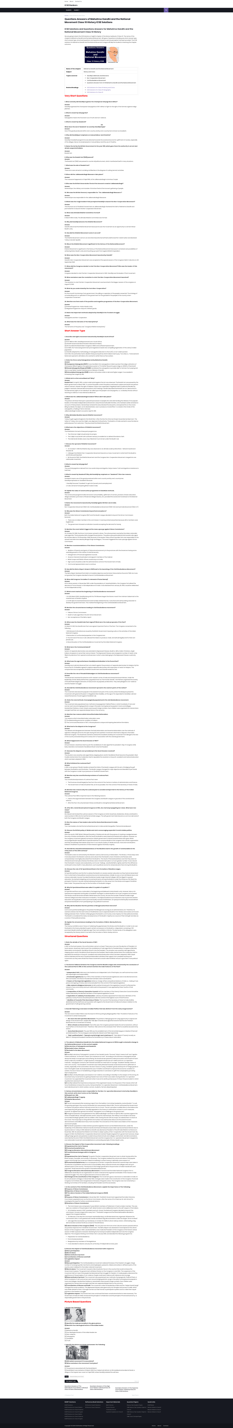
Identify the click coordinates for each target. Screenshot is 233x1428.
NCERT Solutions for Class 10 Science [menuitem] (74, 1409)
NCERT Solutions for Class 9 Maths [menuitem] (73, 1414)
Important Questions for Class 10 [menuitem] (114, 1412)
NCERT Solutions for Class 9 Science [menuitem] (74, 1416)
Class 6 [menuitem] (68, 10)
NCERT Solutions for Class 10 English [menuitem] (74, 1412)
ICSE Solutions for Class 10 (95, 92)
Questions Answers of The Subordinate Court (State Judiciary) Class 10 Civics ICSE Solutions (76, 1387)
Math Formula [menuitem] (109, 1405)
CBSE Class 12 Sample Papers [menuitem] (134, 1416)
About (71, 1)
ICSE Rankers (71, 5)
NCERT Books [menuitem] (151, 1405)
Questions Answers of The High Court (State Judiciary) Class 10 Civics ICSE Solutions (100, 1387)
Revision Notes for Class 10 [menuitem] (154, 1407)
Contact (165, 1426)
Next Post (135, 1395)
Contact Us (78, 1)
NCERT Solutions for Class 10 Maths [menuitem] (73, 1407)
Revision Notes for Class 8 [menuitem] (154, 1412)
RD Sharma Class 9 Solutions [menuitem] (92, 1407)
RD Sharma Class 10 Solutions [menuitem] (92, 1405)
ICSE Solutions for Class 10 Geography (99, 90)
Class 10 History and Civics (77, 15)
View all (137, 1381)
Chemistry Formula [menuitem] (111, 1409)
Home (66, 1)
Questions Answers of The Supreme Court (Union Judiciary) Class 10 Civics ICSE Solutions (126, 1389)
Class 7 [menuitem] (76, 10)
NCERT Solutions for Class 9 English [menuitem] (74, 1418)
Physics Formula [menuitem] (110, 1407)
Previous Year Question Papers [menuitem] (135, 1405)
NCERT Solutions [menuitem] (69, 1405)
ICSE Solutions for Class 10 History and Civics (101, 87)
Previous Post (70, 1395)
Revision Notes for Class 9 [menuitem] (154, 1409)
